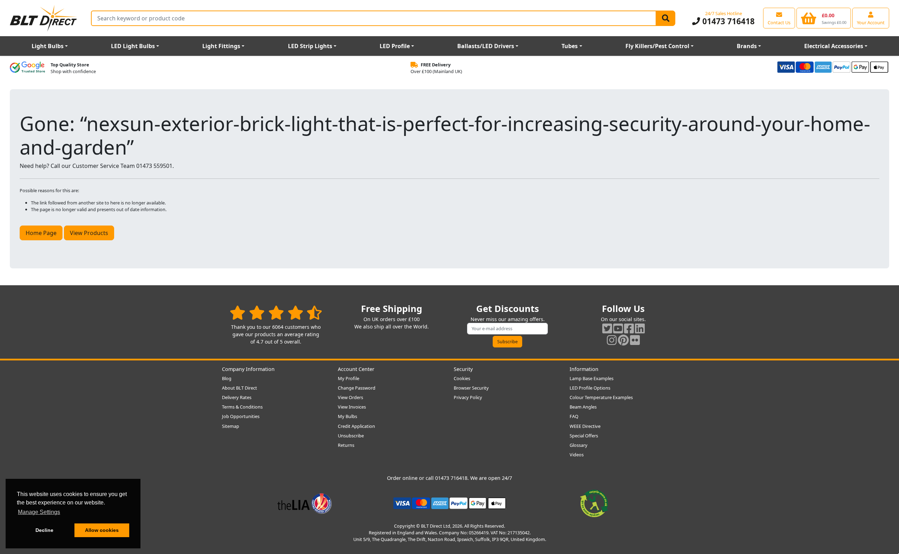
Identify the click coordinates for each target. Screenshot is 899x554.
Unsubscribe (351, 435)
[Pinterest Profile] (623, 339)
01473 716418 (727, 21)
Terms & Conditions (242, 407)
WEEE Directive (585, 426)
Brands (747, 46)
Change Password (356, 388)
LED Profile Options (590, 388)
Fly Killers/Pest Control (657, 46)
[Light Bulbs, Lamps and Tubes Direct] (43, 18)
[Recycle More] (594, 503)
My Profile (348, 378)
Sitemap (230, 426)
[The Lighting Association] (304, 503)
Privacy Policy (468, 397)
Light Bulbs (48, 46)
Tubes (570, 46)
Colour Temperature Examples (601, 397)
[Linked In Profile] (640, 328)
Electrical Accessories (833, 46)
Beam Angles (583, 407)
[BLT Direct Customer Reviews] (276, 312)
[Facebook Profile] (629, 328)
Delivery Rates (236, 397)
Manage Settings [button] (39, 512)
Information (584, 369)
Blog (226, 378)
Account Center (356, 369)
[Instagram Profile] (612, 339)
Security (463, 369)
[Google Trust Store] (27, 68)
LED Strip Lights (310, 46)
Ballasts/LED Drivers (485, 46)
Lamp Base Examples (591, 378)
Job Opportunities (241, 416)
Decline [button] (44, 530)
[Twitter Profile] (607, 328)
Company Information (248, 369)
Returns (346, 445)
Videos (577, 454)
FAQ (574, 416)
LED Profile (395, 46)
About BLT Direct (239, 388)
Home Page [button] (41, 233)
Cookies (462, 378)
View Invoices (352, 407)
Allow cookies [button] (102, 530)
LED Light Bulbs (133, 46)
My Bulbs (347, 416)
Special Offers (584, 435)
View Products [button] (89, 233)
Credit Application (356, 426)
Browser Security (471, 388)
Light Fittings (221, 46)
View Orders (350, 397)
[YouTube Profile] (618, 328)
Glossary (579, 445)
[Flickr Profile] (635, 339)
